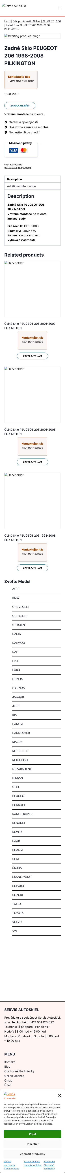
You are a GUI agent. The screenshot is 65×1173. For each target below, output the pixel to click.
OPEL (16, 787)
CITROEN (18, 625)
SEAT (16, 859)
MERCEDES (20, 751)
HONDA (17, 679)
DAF (15, 652)
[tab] (32, 179)
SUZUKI (17, 895)
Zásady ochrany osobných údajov (32, 1163)
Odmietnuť (33, 1144)
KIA (14, 715)
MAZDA (17, 742)
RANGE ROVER (22, 814)
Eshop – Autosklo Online (26, 21)
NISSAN (17, 778)
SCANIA (17, 850)
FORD (16, 670)
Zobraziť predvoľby (32, 1154)
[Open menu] (60, 8)
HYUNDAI (18, 688)
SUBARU (18, 886)
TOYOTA (18, 913)
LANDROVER (21, 733)
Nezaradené (22, 769)
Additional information (21, 186)
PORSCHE (19, 805)
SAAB (16, 841)
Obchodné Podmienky (19, 1071)
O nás (8, 1080)
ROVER (17, 832)
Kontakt (9, 1062)
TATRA (16, 904)
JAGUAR (18, 697)
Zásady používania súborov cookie (11, 1165)
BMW (15, 598)
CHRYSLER (19, 616)
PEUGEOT (48, 21)
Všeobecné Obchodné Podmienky (49, 1165)
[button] (59, 1095)
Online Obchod (14, 1076)
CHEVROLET (21, 607)
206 (58, 21)
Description (14, 179)
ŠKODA (17, 868)
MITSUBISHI (20, 760)
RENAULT (18, 823)
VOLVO (17, 922)
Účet (7, 1085)
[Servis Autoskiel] (23, 8)
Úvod (7, 21)
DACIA (16, 634)
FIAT (15, 661)
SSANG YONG (21, 877)
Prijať (32, 1134)
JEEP (15, 706)
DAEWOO (18, 643)
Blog (7, 1066)
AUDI (15, 589)
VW (14, 931)
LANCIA (17, 724)
